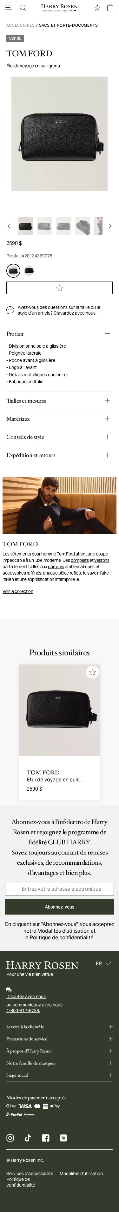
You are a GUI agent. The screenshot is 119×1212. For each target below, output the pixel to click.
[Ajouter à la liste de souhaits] (92, 672)
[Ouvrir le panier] (110, 8)
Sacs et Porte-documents (68, 25)
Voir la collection (18, 591)
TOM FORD (29, 53)
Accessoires (20, 25)
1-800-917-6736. (23, 1010)
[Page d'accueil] (59, 7)
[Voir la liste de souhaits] (97, 7)
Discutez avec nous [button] (26, 996)
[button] (9, 8)
